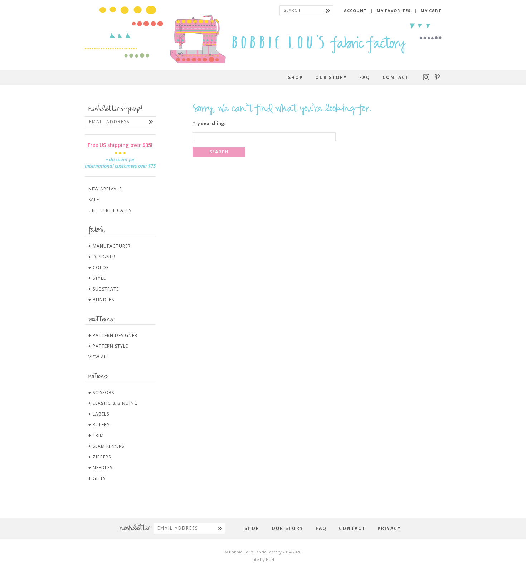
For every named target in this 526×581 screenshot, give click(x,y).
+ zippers (99, 457)
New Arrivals (105, 189)
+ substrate (103, 289)
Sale (93, 200)
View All (98, 357)
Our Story (331, 77)
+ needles (100, 468)
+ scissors (101, 392)
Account (355, 11)
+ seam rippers (106, 446)
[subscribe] (151, 122)
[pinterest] (437, 79)
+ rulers (98, 425)
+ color (98, 267)
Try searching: (209, 123)
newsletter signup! (115, 109)
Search (218, 152)
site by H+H (263, 559)
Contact (396, 77)
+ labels (98, 414)
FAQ (364, 77)
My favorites (393, 11)
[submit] (328, 10)
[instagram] (427, 79)
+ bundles (101, 300)
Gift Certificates (109, 210)
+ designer (101, 257)
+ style (97, 278)
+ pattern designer (112, 335)
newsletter (135, 528)
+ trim (96, 435)
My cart (431, 11)
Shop (295, 77)
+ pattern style (108, 346)
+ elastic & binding (113, 403)
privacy (389, 528)
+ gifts (97, 478)
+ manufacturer (109, 246)
